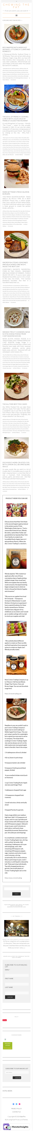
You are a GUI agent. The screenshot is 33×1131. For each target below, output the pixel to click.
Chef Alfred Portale (10, 72)
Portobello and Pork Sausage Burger (15, 220)
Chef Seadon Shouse (14, 356)
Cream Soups (26, 356)
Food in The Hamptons (12, 487)
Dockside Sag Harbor (7, 485)
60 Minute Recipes (6, 419)
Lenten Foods (10, 426)
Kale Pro (22, 1116)
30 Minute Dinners (15, 68)
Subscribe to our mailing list (17, 1068)
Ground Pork (16, 213)
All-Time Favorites (24, 419)
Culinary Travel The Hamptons (20, 483)
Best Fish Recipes (18, 70)
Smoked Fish (20, 366)
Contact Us (16, 1112)
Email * (7, 970)
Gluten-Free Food (14, 362)
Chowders (21, 356)
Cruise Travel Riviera (15, 139)
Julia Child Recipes (24, 149)
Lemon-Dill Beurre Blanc (22, 487)
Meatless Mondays (26, 216)
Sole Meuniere (11, 154)
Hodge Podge (15, 364)
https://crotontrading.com (13, 694)
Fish (15, 72)
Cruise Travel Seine (11, 141)
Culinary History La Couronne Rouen (12, 145)
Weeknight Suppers (6, 432)
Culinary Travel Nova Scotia (8, 358)
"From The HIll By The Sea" (8, 354)
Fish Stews (18, 72)
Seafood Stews (21, 76)
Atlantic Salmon (13, 211)
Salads (26, 296)
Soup (8, 368)
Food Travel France (25, 147)
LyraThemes (24, 1120)
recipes (10, 1048)
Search (16, 893)
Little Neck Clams (24, 72)
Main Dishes (23, 294)
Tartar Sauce (15, 430)
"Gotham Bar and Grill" (7, 68)
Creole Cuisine (9, 293)
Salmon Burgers (18, 222)
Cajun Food (20, 289)
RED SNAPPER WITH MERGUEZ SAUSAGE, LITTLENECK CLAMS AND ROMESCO (16, 49)
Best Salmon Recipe (6, 213)
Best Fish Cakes (19, 211)
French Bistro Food (6, 149)
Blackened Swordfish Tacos (12, 289)
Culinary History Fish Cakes (18, 423)
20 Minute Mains (6, 211)
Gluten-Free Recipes (22, 362)
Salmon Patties (24, 222)
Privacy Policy (16, 1108)
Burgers (12, 213)
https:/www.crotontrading (13, 878)
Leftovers (19, 294)
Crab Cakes (10, 423)
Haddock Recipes (15, 425)
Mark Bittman (22, 213)
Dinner (14, 293)
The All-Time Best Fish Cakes (15, 404)
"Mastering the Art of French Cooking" (10, 137)
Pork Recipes (21, 218)
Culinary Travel (11, 483)
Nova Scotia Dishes (22, 364)
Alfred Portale (12, 70)
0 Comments (13, 79)
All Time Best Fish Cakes (15, 419)
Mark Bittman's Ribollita (11, 216)
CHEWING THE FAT (16, 6)
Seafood (9, 76)
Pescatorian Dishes (20, 296)
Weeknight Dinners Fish (11, 77)
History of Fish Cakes (24, 425)
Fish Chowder (20, 358)
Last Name (9, 987)
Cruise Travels (18, 141)
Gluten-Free (7, 362)
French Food (12, 149)
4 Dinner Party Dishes (22, 137)
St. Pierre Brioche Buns (17, 224)
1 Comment (23, 432)
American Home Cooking (15, 421)
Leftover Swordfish (13, 294)
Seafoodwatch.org (12, 489)
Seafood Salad (24, 298)
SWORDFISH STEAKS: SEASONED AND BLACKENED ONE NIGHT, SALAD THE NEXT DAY (15, 264)
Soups (10, 368)
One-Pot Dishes (14, 366)
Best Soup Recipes (6, 356)
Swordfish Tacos (23, 300)
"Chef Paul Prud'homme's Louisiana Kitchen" (11, 285)
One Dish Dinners (13, 74)
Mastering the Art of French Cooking (15, 152)
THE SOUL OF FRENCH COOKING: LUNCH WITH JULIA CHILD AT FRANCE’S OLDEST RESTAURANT (16, 119)
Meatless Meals (19, 216)
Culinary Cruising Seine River (14, 143)
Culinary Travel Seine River (8, 147)
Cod (7, 483)
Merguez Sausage (6, 74)
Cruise (9, 139)
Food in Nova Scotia (11, 360)
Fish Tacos (20, 293)
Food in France (18, 147)
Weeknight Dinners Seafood (22, 77)
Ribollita (9, 222)
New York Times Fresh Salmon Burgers (10, 218)
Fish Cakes (10, 425)
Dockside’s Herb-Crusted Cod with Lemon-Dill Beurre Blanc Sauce (16, 464)
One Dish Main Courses (22, 74)
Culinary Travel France (24, 145)
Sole (6, 154)
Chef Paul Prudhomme (21, 291)
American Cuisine (14, 287)
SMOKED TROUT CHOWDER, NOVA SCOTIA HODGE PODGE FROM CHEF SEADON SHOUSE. (16, 334)
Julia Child (18, 149)
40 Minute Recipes (17, 354)
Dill (14, 358)
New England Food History (15, 428)
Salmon (12, 222)
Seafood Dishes (14, 76)
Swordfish (18, 300)
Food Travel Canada (19, 360)
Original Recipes (13, 296)
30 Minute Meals (23, 68)
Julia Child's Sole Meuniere (19, 150)
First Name (9, 978)
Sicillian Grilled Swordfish (10, 300)
